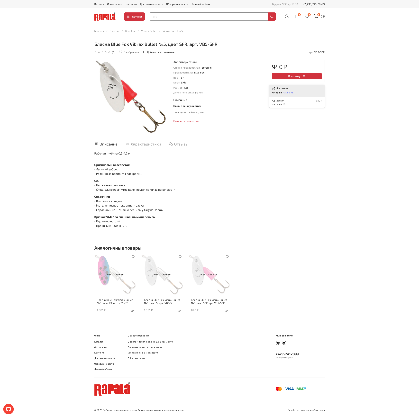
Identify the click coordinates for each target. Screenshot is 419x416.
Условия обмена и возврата (143, 352)
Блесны (114, 30)
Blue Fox (130, 30)
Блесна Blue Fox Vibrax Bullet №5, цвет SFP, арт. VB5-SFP (209, 301)
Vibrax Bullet (149, 30)
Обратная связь (136, 358)
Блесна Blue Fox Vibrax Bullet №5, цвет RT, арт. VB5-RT (115, 301)
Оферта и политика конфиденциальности (150, 341)
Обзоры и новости (177, 4)
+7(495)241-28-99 (314, 4)
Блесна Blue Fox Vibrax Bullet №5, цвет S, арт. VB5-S (162, 301)
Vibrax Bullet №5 (173, 30)
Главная (99, 30)
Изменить (288, 92)
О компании (114, 4)
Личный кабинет (201, 4)
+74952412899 (287, 354)
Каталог (99, 4)
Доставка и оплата (151, 4)
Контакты (131, 4)
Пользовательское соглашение (145, 347)
